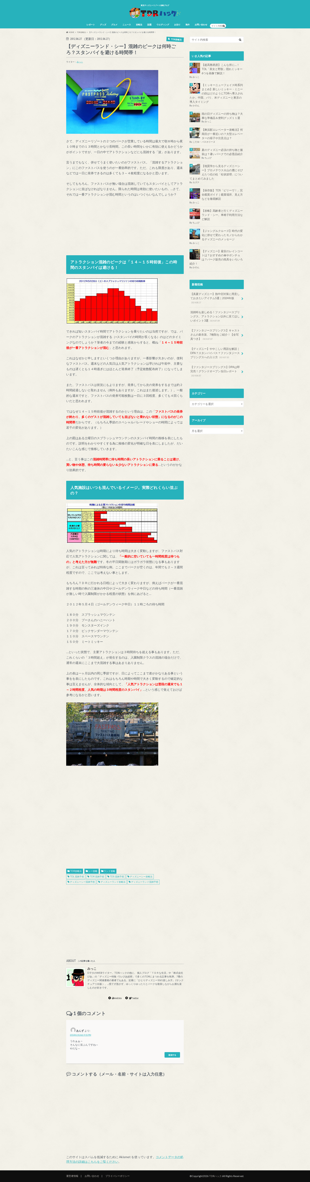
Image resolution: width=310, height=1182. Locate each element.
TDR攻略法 (76, 871)
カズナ (196, 182)
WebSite (118, 998)
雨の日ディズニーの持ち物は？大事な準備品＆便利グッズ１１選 (222, 116)
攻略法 (139, 24)
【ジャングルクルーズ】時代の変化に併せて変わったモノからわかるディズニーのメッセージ (222, 235)
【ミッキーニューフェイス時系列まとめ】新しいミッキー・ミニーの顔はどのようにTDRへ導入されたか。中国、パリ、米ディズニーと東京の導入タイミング (216, 93)
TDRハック (215, 1176)
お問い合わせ (201, 24)
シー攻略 (92, 871)
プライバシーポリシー (117, 1175)
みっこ (80, 62)
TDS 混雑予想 (117, 876)
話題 (149, 24)
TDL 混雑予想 (77, 876)
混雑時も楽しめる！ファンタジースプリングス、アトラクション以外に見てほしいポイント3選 (215, 316)
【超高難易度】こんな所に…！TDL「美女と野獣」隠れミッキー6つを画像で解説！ (222, 69)
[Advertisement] (125, 224)
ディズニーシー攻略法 (141, 876)
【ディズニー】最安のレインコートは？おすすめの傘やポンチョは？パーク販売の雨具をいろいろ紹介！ (216, 257)
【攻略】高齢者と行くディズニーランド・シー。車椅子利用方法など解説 (222, 215)
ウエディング (163, 24)
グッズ (103, 24)
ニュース (127, 24)
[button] (112, 102)
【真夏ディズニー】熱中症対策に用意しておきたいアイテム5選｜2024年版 (215, 298)
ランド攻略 (109, 871)
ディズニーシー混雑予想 (82, 881)
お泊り (177, 24)
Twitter (135, 998)
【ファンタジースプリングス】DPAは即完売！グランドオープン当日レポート (215, 371)
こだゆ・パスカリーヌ (204, 141)
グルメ (114, 24)
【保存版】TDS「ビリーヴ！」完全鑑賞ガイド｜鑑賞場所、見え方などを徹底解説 (222, 194)
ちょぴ (208, 157)
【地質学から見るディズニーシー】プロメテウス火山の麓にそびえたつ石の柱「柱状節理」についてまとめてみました (216, 172)
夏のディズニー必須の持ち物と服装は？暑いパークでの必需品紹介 (222, 152)
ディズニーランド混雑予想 (144, 881)
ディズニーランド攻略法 (113, 881)
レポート (91, 24)
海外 (188, 24)
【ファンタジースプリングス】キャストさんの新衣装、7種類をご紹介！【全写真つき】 (215, 335)
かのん (196, 105)
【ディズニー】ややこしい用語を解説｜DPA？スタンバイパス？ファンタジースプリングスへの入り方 (215, 353)
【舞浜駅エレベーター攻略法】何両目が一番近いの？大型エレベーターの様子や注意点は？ (222, 134)
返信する (172, 1054)
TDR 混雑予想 (97, 876)
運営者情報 (72, 1175)
